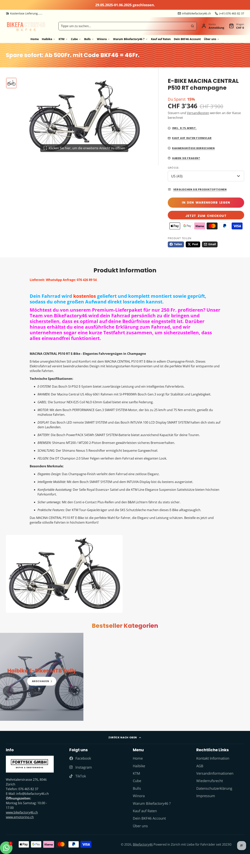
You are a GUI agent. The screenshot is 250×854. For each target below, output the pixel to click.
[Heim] (26, 26)
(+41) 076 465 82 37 (231, 13)
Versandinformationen (214, 773)
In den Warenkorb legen (206, 202)
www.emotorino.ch (20, 817)
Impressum (205, 795)
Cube (74, 39)
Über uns (210, 39)
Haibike (47, 39)
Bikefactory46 (143, 844)
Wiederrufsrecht (209, 780)
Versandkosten (198, 113)
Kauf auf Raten (161, 39)
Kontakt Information (212, 758)
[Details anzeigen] (41, 677)
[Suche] (192, 26)
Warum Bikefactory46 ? (129, 39)
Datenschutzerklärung (214, 788)
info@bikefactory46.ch (196, 13)
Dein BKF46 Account (187, 39)
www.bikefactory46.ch (22, 812)
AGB (199, 766)
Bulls (87, 39)
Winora (102, 39)
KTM (61, 39)
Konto (212, 26)
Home (34, 39)
